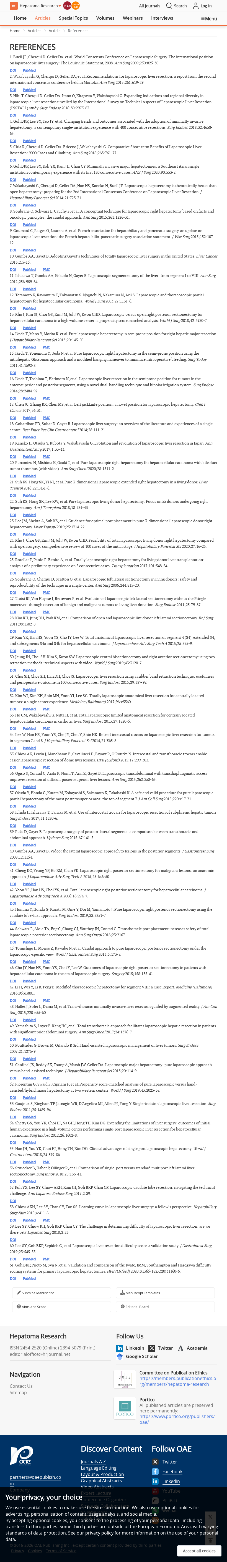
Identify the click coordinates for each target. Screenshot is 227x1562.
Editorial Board (137, 1306)
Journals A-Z (93, 1461)
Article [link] (55, 30)
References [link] (78, 30)
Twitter (165, 1348)
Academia (197, 1348)
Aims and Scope (34, 1306)
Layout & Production (102, 1474)
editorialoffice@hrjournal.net (40, 1354)
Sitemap (18, 1392)
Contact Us (21, 1386)
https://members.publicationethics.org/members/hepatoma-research (178, 1381)
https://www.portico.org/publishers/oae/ (177, 1419)
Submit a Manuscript (37, 1293)
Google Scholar (142, 1356)
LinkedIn (135, 1348)
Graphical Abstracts (101, 1481)
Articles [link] (35, 30)
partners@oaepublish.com (35, 1480)
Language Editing (99, 1468)
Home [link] (15, 30)
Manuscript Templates (142, 1293)
